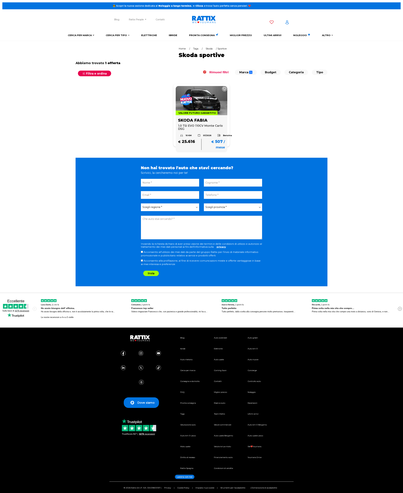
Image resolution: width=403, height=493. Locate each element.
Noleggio (300, 35)
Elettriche (149, 35)
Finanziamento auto (223, 457)
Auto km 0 (253, 348)
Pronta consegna (202, 35)
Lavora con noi (185, 477)
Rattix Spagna (186, 468)
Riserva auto (219, 403)
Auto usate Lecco (255, 435)
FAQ (182, 392)
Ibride (173, 35)
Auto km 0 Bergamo (257, 425)
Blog (116, 19)
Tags (195, 48)
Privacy (167, 488)
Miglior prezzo (241, 35)
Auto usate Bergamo (223, 435)
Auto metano (186, 359)
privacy (221, 246)
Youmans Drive (254, 457)
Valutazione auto (188, 425)
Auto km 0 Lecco (188, 435)
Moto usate (185, 446)
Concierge (252, 370)
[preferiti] (272, 22)
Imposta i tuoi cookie (205, 488)
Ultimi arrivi (272, 35)
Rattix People (136, 19)
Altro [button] (326, 35)
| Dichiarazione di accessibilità (263, 488)
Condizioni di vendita (223, 468)
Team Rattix (219, 414)
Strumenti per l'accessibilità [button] (232, 488)
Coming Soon (220, 370)
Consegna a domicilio (190, 381)
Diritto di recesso (187, 457)
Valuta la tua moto (222, 446)
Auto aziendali (220, 338)
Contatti (160, 19)
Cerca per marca (80, 35)
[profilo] (287, 22)
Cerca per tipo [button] (117, 35)
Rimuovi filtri (219, 72)
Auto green (253, 338)
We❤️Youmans (254, 446)
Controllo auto (254, 381)
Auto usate (219, 359)
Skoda (209, 48)
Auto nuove (253, 359)
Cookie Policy (183, 488)
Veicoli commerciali (222, 425)
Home (182, 48)
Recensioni (252, 403)
